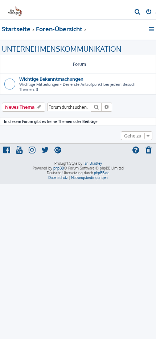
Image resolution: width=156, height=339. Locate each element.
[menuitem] (137, 12)
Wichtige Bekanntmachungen (51, 79)
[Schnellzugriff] (152, 29)
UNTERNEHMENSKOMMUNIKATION (62, 48)
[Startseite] (17, 9)
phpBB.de (101, 173)
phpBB (58, 168)
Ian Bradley (92, 163)
